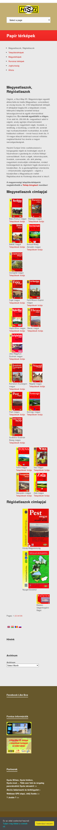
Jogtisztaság (13, 65)
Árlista (11, 70)
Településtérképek (16, 52)
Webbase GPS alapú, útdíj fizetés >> (23, 793)
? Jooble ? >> (13, 797)
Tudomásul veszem (44, 823)
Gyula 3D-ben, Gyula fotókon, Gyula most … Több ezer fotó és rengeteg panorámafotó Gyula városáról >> (25, 783)
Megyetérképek (14, 56)
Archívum (11, 662)
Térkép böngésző (30, 185)
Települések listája (17, 221)
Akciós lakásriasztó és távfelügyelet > (23, 789)
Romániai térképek (16, 61)
